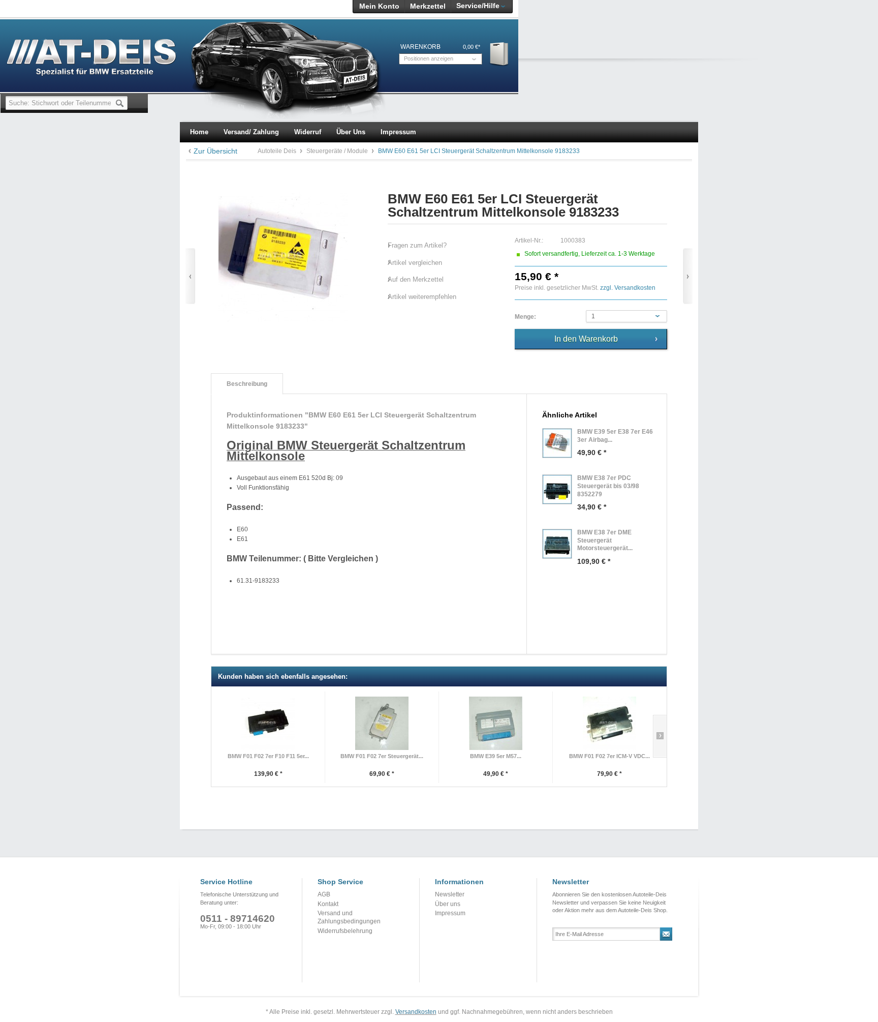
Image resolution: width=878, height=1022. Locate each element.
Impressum (450, 913)
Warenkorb (500, 54)
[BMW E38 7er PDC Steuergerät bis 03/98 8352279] (557, 489)
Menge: (525, 316)
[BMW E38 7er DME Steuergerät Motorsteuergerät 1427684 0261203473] (557, 544)
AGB (324, 894)
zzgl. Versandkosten (627, 287)
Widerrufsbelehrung (345, 931)
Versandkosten (415, 1011)
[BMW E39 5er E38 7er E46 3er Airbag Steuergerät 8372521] (557, 443)
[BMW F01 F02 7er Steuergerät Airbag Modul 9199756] (382, 723)
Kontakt (328, 904)
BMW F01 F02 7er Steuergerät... (381, 756)
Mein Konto (379, 6)
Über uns (447, 904)
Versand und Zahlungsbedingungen (349, 917)
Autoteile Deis (278, 151)
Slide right (660, 736)
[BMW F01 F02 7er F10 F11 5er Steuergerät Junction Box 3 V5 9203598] (268, 723)
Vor (688, 276)
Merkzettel (428, 6)
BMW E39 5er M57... (495, 756)
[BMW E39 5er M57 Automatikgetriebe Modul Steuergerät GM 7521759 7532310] (495, 723)
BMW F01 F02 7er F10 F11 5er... (268, 756)
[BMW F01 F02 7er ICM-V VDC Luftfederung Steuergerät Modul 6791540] (609, 723)
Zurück (190, 276)
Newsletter (449, 894)
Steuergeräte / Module (337, 151)
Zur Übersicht (215, 151)
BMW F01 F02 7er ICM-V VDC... (609, 756)
